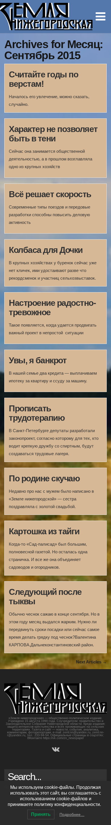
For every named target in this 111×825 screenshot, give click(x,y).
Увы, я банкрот (37, 360)
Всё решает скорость (50, 194)
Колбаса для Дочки (46, 250)
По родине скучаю (44, 478)
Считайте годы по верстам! (43, 79)
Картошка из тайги (44, 531)
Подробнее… (72, 814)
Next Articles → (91, 661)
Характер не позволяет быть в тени (53, 133)
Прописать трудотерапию (37, 413)
